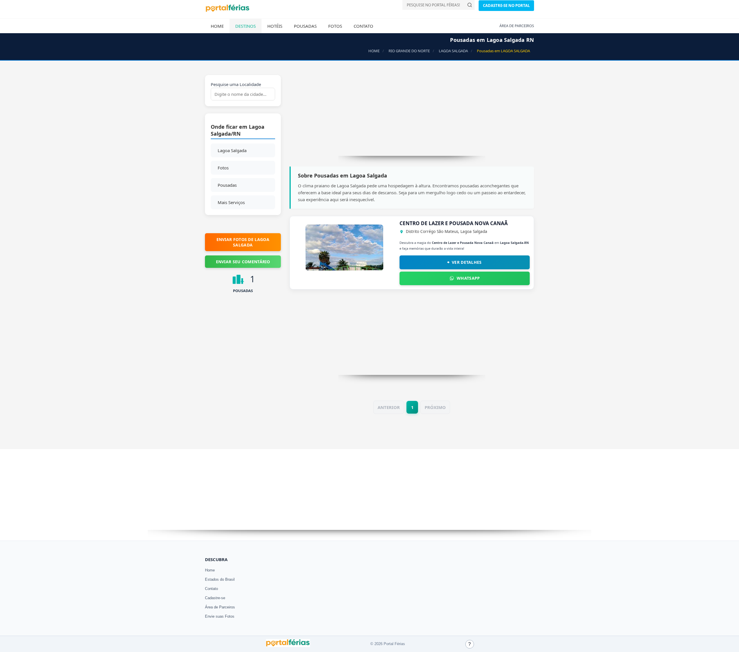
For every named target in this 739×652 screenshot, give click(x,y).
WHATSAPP (468, 278)
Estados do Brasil (220, 579)
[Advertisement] (412, 115)
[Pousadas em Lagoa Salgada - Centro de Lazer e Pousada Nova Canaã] (344, 269)
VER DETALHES (467, 262)
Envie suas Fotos (219, 616)
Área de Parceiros (220, 607)
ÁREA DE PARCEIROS (516, 25)
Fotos (335, 26)
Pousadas (305, 26)
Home (217, 26)
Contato (363, 26)
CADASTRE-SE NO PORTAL (506, 5)
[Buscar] (470, 5)
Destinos (245, 26)
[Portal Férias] (227, 11)
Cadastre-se (215, 598)
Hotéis (274, 26)
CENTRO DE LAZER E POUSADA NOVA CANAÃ (454, 223)
